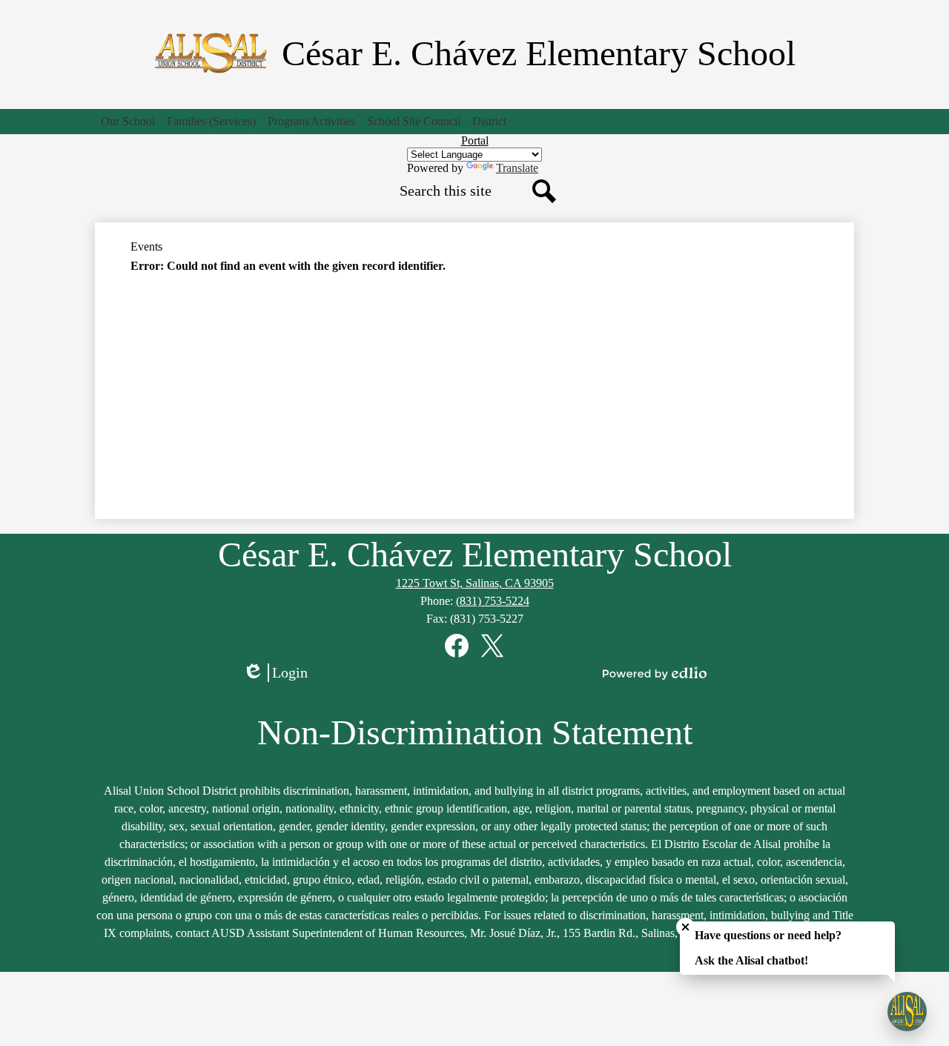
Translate (517, 168)
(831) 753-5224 (492, 601)
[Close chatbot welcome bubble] (685, 927)
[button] (128, 121)
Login (280, 673)
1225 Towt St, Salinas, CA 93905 (475, 583)
